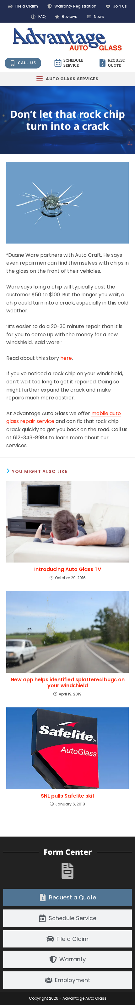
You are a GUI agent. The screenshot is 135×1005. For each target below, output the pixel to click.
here (66, 358)
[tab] (67, 897)
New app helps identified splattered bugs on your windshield (68, 683)
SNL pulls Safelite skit (67, 796)
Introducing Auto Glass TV (67, 569)
